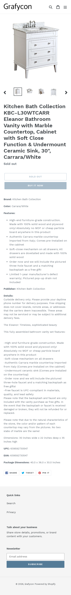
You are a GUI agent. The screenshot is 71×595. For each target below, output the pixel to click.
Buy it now (35, 185)
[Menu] (65, 7)
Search (11, 503)
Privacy (11, 512)
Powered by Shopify (45, 584)
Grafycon (29, 584)
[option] (18, 92)
